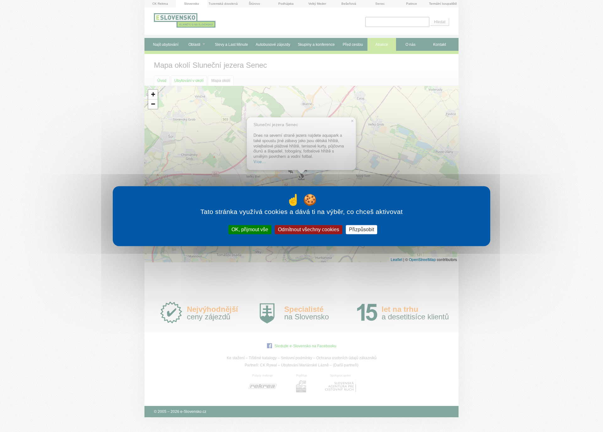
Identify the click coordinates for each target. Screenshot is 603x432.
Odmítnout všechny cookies (308, 229)
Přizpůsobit (361, 229)
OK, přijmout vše (249, 229)
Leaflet (396, 259)
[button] (153, 94)
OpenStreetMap (422, 259)
